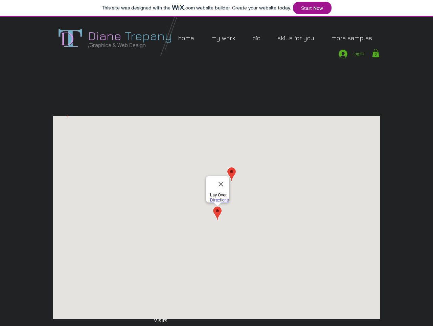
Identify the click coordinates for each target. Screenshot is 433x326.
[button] (223, 38)
